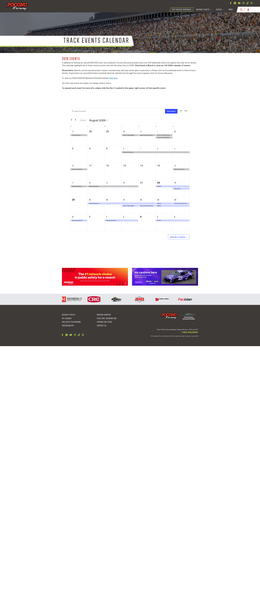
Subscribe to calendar (177, 237)
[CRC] (82, 299)
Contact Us (101, 325)
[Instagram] (243, 3)
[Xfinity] (165, 277)
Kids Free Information (106, 318)
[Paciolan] (173, 299)
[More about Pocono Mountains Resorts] (188, 316)
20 (124, 183)
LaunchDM (195, 336)
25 (90, 200)
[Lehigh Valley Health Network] (196, 299)
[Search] (241, 9)
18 (90, 183)
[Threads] (251, 3)
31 (141, 131)
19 (107, 183)
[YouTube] (239, 3)
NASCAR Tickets (68, 315)
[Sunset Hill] (105, 299)
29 (158, 200)
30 (124, 131)
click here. (113, 78)
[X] (235, 3)
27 (73, 131)
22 (158, 183)
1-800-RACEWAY (190, 332)
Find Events (171, 111)
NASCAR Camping (104, 315)
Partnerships (68, 325)
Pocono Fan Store (104, 322)
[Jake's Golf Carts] (127, 299)
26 (107, 200)
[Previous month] (71, 119)
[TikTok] (247, 3)
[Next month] (75, 119)
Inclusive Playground (71, 322)
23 (175, 183)
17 (73, 183)
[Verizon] (95, 277)
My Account (67, 318)
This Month (83, 120)
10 (73, 166)
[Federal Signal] (150, 299)
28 (141, 200)
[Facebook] (230, 3)
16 (175, 166)
